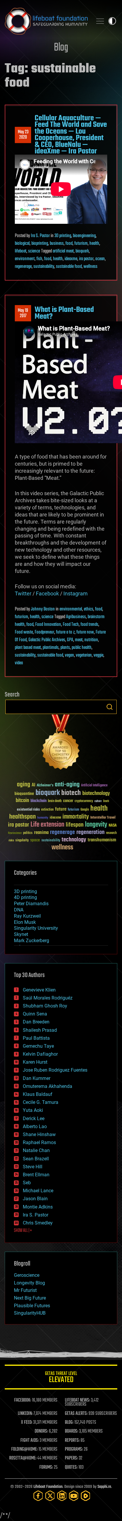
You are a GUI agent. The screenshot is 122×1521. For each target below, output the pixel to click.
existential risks (28, 810)
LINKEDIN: (25, 1414)
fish (39, 259)
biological (22, 243)
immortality (75, 816)
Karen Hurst (35, 1062)
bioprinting (39, 243)
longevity (96, 825)
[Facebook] (38, 1496)
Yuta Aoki (33, 1110)
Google (85, 810)
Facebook (47, 593)
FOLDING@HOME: (24, 1449)
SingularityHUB (30, 1313)
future (60, 809)
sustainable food (69, 266)
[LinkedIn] (62, 1496)
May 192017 (23, 313)
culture (98, 801)
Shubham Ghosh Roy (45, 1006)
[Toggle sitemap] (100, 21)
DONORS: (41, 1431)
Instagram (75, 593)
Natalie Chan (36, 1150)
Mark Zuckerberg (31, 940)
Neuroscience (15, 833)
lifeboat (20, 251)
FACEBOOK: (22, 1400)
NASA (113, 825)
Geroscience (26, 1275)
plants (65, 648)
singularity (22, 841)
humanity (42, 818)
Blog (61, 47)
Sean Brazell (36, 1159)
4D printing (25, 897)
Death (106, 801)
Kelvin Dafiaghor (40, 1054)
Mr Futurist (25, 1290)
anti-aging (67, 784)
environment (25, 259)
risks (11, 840)
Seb (27, 1182)
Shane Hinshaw (39, 1134)
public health (82, 648)
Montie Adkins (38, 1207)
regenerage (23, 266)
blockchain (38, 801)
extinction (47, 810)
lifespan (75, 825)
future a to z (65, 632)
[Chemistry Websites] (61, 743)
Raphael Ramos (39, 1142)
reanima (41, 832)
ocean (100, 259)
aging (23, 784)
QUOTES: (71, 1467)
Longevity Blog (29, 1283)
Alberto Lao (35, 1126)
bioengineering (84, 236)
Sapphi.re (104, 1486)
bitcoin (22, 801)
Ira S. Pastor (40, 236)
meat (79, 640)
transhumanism (102, 840)
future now (85, 632)
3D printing (62, 236)
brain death (55, 801)
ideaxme (71, 259)
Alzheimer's (45, 785)
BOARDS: (71, 1431)
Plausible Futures (32, 1305)
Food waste (24, 632)
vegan (69, 655)
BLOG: (69, 1422)
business (57, 243)
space (35, 840)
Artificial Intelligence (94, 786)
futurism (81, 243)
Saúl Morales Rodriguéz (48, 998)
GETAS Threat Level (61, 1378)
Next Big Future (30, 1298)
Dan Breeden (36, 1022)
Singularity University (36, 928)
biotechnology (96, 794)
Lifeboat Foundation (47, 1486)
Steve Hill (32, 1166)
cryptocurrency (84, 801)
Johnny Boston (43, 609)
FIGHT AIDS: (29, 1440)
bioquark (82, 251)
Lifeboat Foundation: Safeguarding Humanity (46, 21)
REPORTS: (72, 1440)
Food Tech (71, 625)
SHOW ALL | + (23, 1231)
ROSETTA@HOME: (22, 1458)
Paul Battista (36, 1038)
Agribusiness (76, 617)
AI (33, 785)
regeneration (90, 832)
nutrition (91, 640)
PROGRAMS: (74, 1449)
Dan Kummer (36, 1078)
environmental (71, 609)
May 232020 (23, 134)
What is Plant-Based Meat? (64, 313)
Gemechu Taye (38, 1046)
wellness (90, 266)
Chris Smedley (38, 1223)
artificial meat (63, 251)
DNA (18, 910)
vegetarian (84, 655)
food (69, 243)
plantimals (51, 648)
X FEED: (26, 1422)
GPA (70, 640)
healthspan (22, 817)
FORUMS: (46, 1467)
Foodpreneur (44, 632)
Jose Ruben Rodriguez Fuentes (55, 1070)
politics (28, 833)
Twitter (23, 593)
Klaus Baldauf (37, 1094)
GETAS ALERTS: (76, 1414)
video (19, 663)
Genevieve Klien (39, 990)
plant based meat (28, 648)
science (34, 251)
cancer (68, 801)
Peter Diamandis (31, 903)
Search (109, 707)
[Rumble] (85, 1496)
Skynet (21, 934)
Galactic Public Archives (46, 640)
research (111, 833)
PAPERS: (71, 1458)
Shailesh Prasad (40, 1030)
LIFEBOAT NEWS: (77, 1400)
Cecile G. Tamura (40, 1102)
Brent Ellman (36, 1174)
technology (74, 840)
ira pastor (86, 259)
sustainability (43, 266)
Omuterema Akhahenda (47, 1086)
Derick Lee (33, 1118)
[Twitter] (50, 1496)
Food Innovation (48, 625)
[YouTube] (73, 1496)
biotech (71, 793)
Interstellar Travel (102, 818)
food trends (89, 625)
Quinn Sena (35, 1014)
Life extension (47, 825)
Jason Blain (35, 1198)
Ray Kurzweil (27, 916)
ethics (88, 609)
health (94, 243)
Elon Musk (25, 922)
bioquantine (24, 793)
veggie (98, 655)
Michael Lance (38, 1190)
